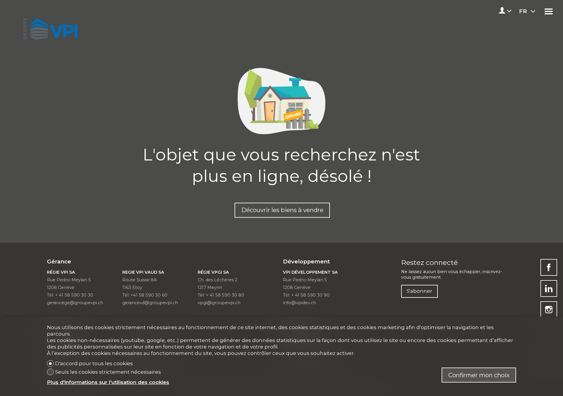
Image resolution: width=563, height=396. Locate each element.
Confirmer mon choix (479, 375)
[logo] (49, 27)
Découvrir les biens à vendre (282, 210)
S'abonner (419, 291)
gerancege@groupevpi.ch (75, 302)
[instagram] (548, 309)
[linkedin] (548, 288)
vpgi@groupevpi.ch (219, 302)
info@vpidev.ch (299, 302)
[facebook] (548, 267)
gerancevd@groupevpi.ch (150, 302)
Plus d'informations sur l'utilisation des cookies (108, 382)
